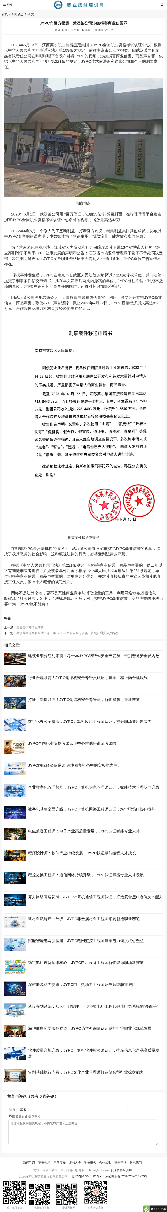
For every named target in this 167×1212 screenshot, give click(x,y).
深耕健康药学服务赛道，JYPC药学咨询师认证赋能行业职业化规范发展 (90, 1028)
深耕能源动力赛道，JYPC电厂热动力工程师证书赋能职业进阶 (82, 984)
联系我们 (136, 1162)
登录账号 (33, 1116)
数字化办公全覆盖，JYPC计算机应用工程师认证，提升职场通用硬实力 (90, 721)
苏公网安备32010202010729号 (126, 1176)
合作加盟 (105, 1162)
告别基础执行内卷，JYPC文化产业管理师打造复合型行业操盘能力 (86, 1072)
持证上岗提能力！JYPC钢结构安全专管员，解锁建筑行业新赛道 (84, 699)
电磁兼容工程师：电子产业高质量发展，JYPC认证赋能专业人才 (84, 831)
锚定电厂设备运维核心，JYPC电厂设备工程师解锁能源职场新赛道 (86, 962)
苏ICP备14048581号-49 (88, 1176)
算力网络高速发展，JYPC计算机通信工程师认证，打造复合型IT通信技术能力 (95, 897)
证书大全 (75, 1162)
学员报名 (90, 1162)
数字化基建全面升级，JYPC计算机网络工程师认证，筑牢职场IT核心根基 (91, 809)
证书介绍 (44, 1162)
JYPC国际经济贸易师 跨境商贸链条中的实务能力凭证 (74, 765)
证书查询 (120, 1162)
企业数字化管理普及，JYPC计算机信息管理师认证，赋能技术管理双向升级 (93, 787)
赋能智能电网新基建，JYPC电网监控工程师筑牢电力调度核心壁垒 (86, 941)
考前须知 (59, 1162)
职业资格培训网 (121, 1170)
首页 (5, 14)
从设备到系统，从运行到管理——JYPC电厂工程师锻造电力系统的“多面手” (93, 1006)
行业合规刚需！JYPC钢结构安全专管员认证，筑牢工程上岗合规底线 (88, 678)
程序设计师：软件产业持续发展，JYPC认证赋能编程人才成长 (82, 853)
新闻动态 (17, 14)
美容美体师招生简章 (30, 627)
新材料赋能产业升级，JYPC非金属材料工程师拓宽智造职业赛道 (84, 919)
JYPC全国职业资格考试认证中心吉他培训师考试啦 (72, 743)
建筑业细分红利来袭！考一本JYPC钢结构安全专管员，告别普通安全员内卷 (67, 633)
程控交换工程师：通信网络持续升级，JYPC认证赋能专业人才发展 (86, 875)
